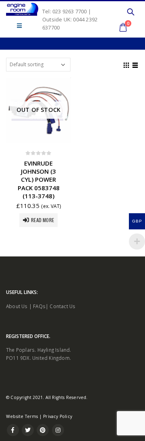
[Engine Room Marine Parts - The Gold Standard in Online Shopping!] (22, 9)
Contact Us (62, 306)
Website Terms (22, 416)
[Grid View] (126, 64)
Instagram (58, 430)
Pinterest (43, 430)
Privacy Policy (57, 416)
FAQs (39, 306)
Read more (42, 220)
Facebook (13, 430)
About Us (17, 306)
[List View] (135, 64)
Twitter (28, 430)
